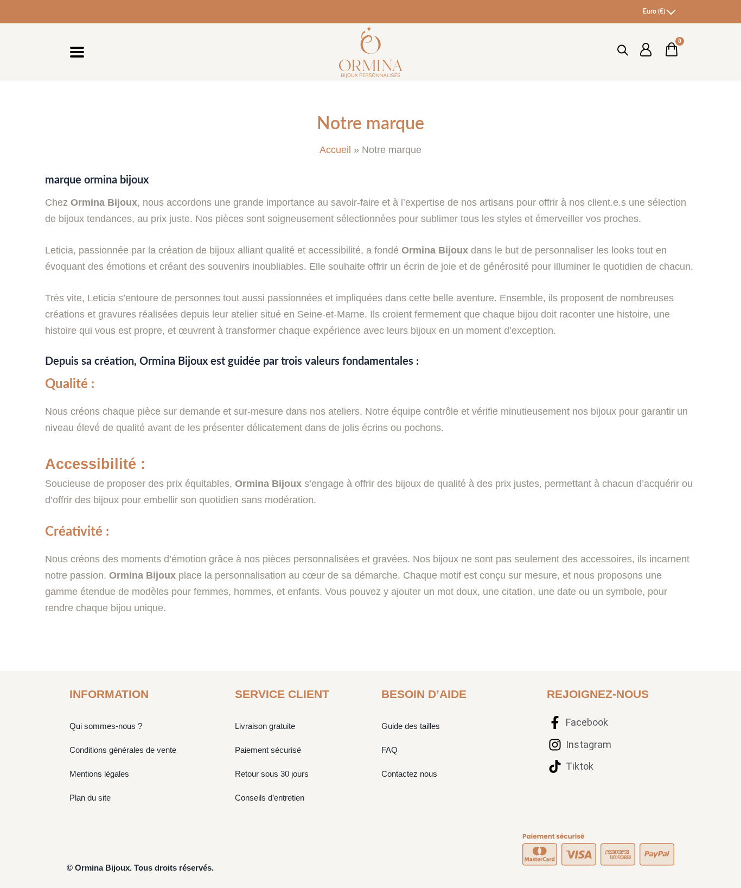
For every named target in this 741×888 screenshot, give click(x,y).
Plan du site (90, 797)
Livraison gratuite (265, 726)
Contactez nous (409, 773)
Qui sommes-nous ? (105, 726)
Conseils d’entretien (269, 797)
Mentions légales (99, 773)
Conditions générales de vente (122, 749)
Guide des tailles (410, 726)
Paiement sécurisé (268, 749)
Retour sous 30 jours (272, 773)
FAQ (389, 749)
